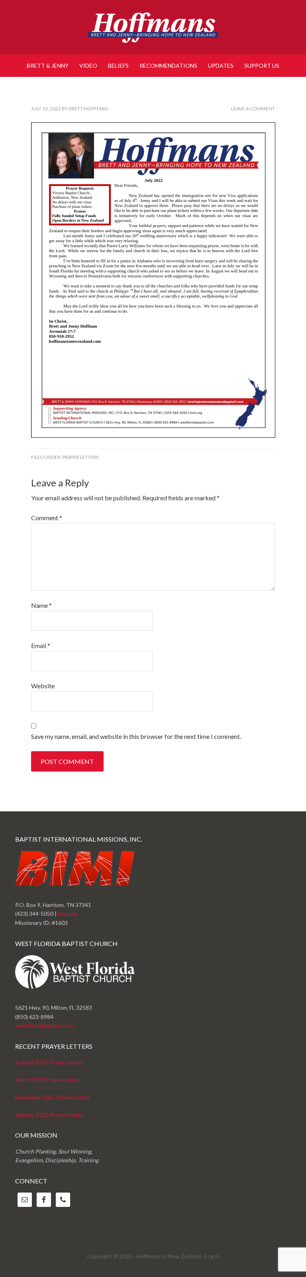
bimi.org (67, 913)
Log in (212, 1256)
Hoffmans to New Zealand (152, 28)
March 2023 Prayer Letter (47, 1079)
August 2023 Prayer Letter (48, 1062)
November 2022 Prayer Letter (52, 1097)
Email (40, 645)
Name (41, 605)
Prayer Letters (80, 457)
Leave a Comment (253, 109)
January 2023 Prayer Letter (49, 1114)
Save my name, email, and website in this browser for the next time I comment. (136, 736)
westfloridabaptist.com (44, 1025)
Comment (46, 517)
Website (43, 685)
